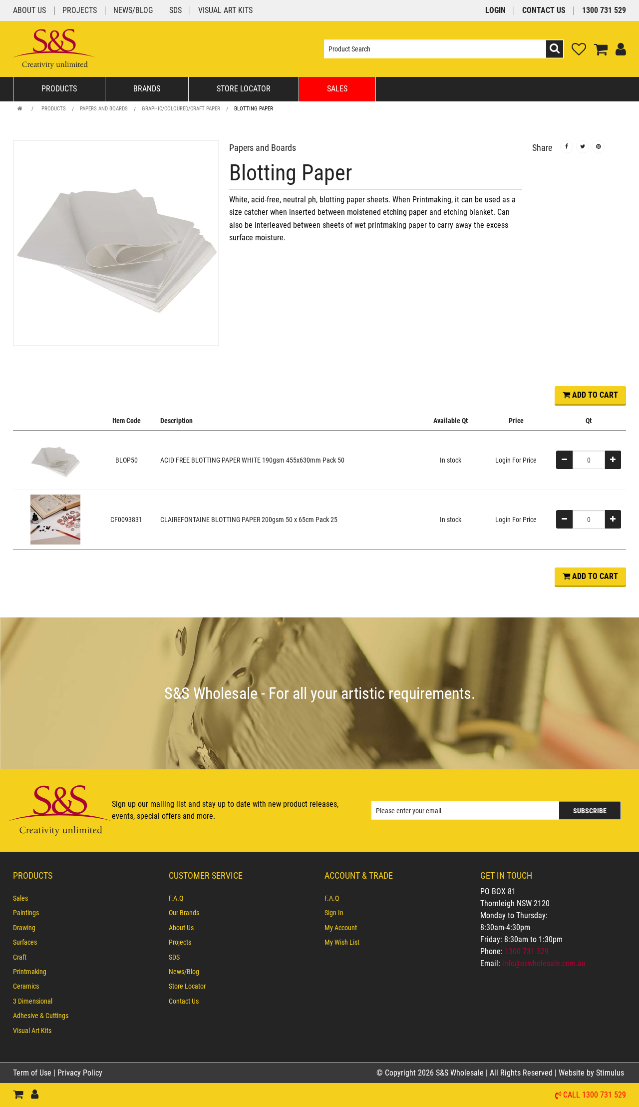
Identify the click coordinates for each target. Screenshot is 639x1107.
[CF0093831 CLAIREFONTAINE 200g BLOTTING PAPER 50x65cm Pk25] (55, 519)
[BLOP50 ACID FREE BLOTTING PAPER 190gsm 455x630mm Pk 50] (55, 460)
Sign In (333, 913)
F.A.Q (176, 898)
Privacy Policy (79, 1073)
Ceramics (26, 986)
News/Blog (133, 10)
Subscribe (590, 811)
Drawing (24, 928)
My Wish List (341, 942)
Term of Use (33, 1073)
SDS (175, 10)
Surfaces (25, 942)
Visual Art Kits (225, 10)
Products (59, 88)
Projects (79, 10)
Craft (19, 957)
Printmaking (29, 972)
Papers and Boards (104, 108)
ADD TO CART (594, 395)
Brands (146, 88)
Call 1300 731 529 (594, 1095)
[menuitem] (86, 898)
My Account (340, 928)
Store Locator (244, 88)
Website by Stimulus (592, 1073)
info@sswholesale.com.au (544, 963)
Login (495, 10)
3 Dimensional (32, 1001)
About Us (29, 10)
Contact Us (544, 10)
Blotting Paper (253, 108)
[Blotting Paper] (116, 243)
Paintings (26, 913)
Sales (337, 88)
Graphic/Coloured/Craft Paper (181, 108)
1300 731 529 (604, 10)
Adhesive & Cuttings (40, 1016)
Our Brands (184, 913)
